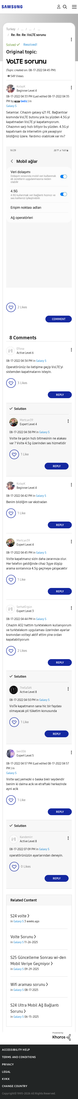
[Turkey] (12, 6)
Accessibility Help (16, 1049)
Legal (6, 1072)
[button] (65, 87)
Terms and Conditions (19, 1057)
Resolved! (30, 45)
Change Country (14, 1086)
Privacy (8, 1064)
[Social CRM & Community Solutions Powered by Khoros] (62, 1036)
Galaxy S (11, 106)
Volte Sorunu (21, 936)
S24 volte (18, 916)
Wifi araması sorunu (27, 984)
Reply (60, 395)
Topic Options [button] (64, 39)
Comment (58, 319)
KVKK (6, 1079)
